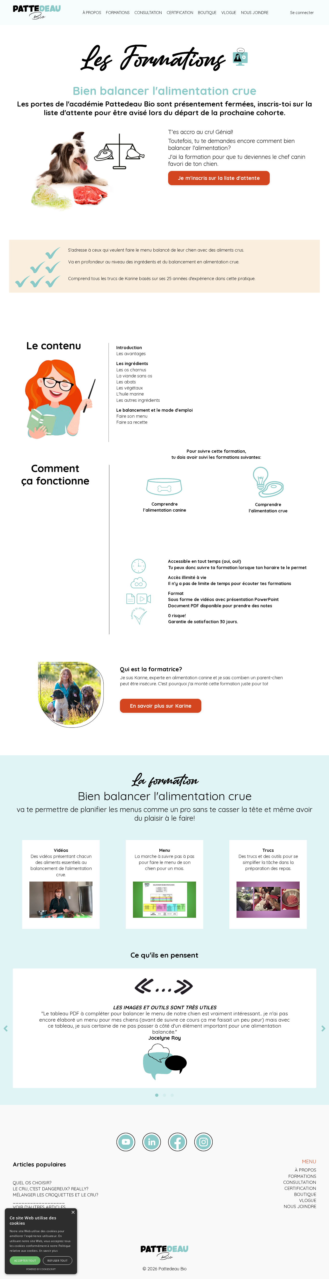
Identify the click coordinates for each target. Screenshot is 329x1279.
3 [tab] (172, 1095)
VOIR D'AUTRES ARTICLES (39, 1207)
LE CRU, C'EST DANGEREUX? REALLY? (50, 1189)
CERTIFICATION (180, 12)
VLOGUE (228, 12)
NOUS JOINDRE (255, 12)
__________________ (39, 1201)
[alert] (41, 1241)
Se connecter (302, 12)
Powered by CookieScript (41, 1269)
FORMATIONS (118, 12)
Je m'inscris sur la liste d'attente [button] (219, 178)
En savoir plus (48, 1250)
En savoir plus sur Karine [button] (160, 705)
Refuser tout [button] (57, 1260)
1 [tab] (156, 1095)
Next (323, 1028)
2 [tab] (164, 1095)
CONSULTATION (148, 12)
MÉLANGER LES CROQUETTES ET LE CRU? (55, 1195)
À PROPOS (92, 12)
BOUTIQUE (207, 12)
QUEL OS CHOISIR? (32, 1183)
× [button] (73, 1212)
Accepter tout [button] (25, 1260)
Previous (5, 1028)
